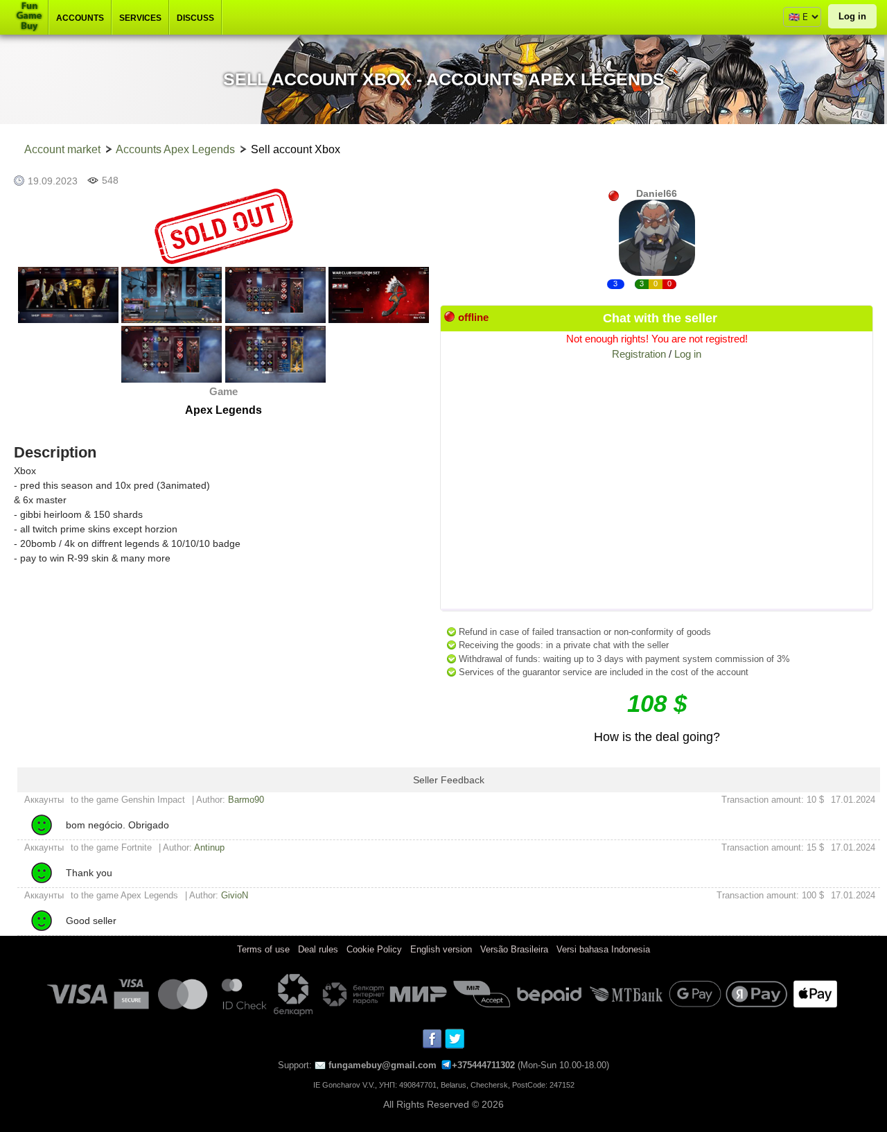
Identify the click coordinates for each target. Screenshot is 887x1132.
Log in (852, 16)
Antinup (209, 847)
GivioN (234, 895)
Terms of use (263, 949)
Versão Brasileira (514, 949)
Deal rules (318, 949)
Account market (62, 149)
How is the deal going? (657, 737)
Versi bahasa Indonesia (603, 949)
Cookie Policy (374, 949)
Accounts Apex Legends (175, 149)
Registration (639, 354)
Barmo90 (246, 799)
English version (441, 949)
